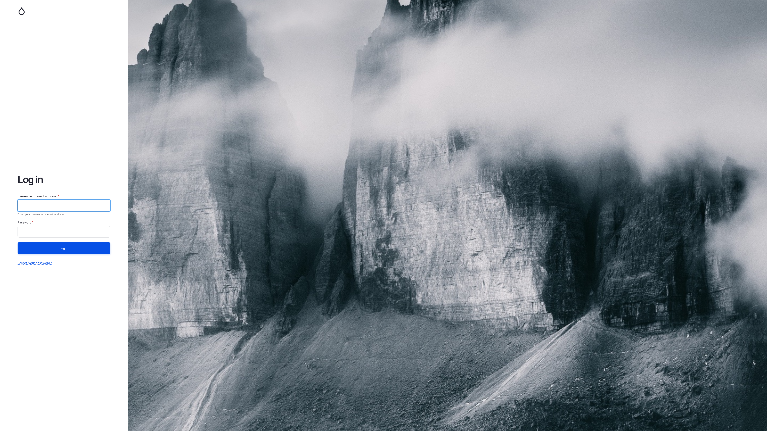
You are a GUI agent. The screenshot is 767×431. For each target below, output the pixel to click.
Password (25, 222)
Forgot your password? (35, 263)
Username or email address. (37, 196)
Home (64, 11)
